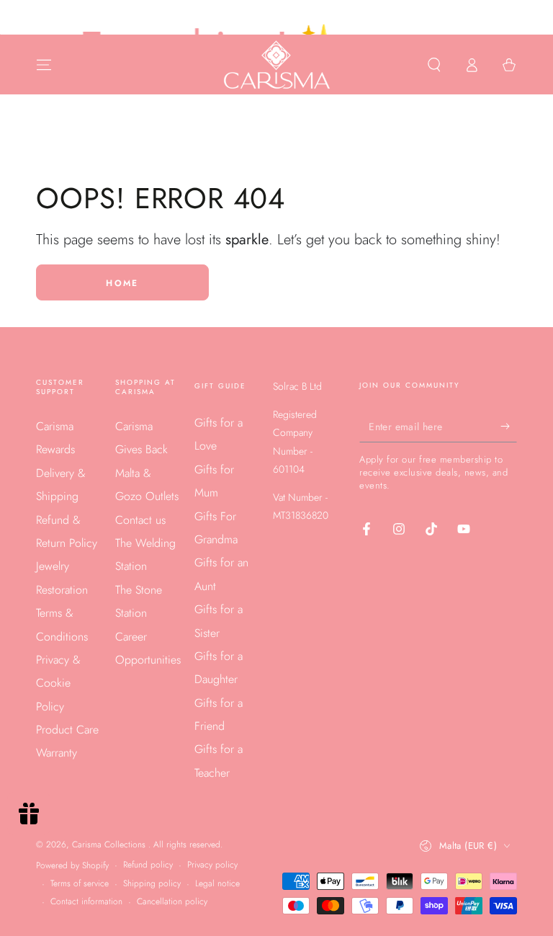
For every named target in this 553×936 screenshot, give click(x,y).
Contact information (86, 902)
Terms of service (79, 884)
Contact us (140, 520)
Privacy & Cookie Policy (58, 683)
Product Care (67, 729)
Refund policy (148, 865)
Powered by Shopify (72, 866)
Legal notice (217, 884)
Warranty (56, 752)
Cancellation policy (172, 902)
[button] (434, 65)
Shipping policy (152, 884)
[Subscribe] (508, 426)
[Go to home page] (277, 64)
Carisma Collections (110, 844)
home (122, 283)
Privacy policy (212, 865)
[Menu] (44, 65)
